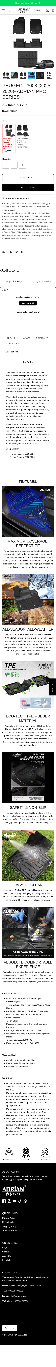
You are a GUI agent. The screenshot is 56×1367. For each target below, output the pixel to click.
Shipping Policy (9, 1226)
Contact (5, 1252)
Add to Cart (28, 178)
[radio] (8, 138)
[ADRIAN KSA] (24, 10)
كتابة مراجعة (28, 303)
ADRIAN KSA (11, 111)
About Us (6, 1256)
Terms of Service (10, 1230)
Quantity (6, 159)
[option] (28, 42)
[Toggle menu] (3, 10)
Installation (7, 1260)
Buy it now (28, 187)
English (7, 1328)
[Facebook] (4, 1201)
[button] (38, 10)
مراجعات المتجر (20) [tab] (42, 281)
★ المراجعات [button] (53, 687)
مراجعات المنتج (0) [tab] (14, 281)
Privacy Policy (8, 1218)
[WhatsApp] (25, 1201)
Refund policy (8, 1222)
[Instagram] (9, 1201)
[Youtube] (14, 1201)
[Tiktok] (20, 1201)
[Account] (46, 10)
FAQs (4, 1247)
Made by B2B (22, 1335)
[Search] (9, 10)
